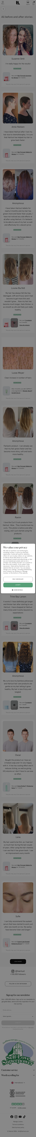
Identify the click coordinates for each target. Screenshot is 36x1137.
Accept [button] (18, 585)
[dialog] (18, 568)
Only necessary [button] (18, 579)
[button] (18, 590)
